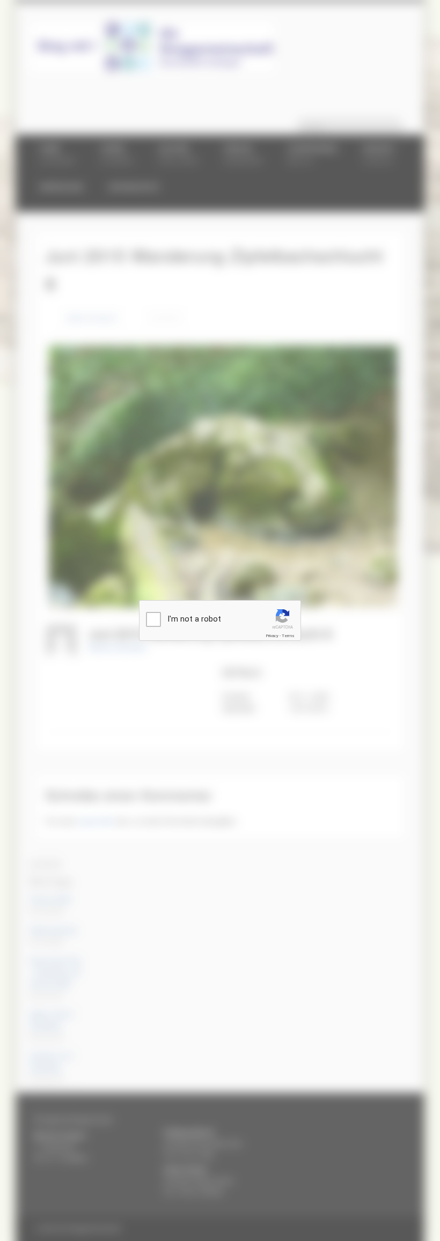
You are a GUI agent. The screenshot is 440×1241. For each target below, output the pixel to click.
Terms (288, 635)
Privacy (272, 635)
